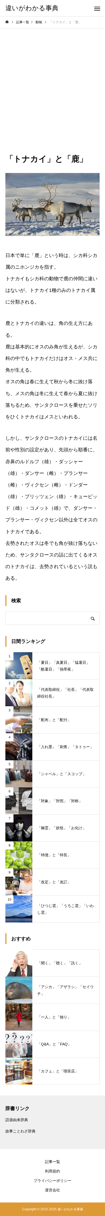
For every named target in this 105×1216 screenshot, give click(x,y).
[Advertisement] (52, 83)
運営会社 (52, 1190)
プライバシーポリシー (52, 1180)
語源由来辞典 (16, 1120)
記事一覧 (52, 1162)
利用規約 (52, 1171)
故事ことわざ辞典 (20, 1131)
